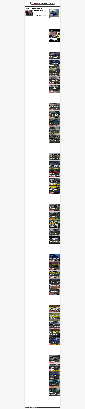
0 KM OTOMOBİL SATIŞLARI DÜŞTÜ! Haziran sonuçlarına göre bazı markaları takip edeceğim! (54, 310)
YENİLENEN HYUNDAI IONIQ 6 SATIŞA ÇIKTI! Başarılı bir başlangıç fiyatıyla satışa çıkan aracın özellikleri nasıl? (54, 140)
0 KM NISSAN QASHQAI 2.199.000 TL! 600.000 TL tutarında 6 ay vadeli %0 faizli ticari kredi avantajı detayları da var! (54, 123)
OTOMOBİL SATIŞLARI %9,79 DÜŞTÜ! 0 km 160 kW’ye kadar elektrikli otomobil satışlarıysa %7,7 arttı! (54, 291)
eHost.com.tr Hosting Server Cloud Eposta (33, 407)
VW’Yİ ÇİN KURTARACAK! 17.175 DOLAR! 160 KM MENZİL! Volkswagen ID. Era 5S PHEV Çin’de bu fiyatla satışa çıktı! (54, 107)
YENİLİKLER (39, 6)
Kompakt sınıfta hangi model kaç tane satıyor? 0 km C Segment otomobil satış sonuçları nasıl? (54, 233)
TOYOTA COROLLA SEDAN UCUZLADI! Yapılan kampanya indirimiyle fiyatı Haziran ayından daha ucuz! (54, 190)
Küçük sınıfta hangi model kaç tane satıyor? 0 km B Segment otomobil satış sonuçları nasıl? (54, 260)
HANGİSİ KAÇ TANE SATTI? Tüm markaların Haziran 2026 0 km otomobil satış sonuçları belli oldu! (54, 283)
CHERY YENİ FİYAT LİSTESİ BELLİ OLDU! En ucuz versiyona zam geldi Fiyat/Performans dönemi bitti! (54, 115)
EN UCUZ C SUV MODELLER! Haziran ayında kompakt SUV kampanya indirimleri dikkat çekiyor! (54, 342)
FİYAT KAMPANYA (31, 6)
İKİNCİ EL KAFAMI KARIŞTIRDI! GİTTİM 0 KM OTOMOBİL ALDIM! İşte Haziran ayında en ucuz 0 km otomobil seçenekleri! (54, 326)
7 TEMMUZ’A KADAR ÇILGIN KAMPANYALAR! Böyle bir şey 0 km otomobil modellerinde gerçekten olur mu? (54, 318)
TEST (43, 6)
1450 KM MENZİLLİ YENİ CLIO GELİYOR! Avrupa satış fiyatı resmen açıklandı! (53, 393)
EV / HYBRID (35, 6)
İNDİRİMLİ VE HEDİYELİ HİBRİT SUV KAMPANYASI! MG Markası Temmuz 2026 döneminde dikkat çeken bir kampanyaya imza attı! (54, 174)
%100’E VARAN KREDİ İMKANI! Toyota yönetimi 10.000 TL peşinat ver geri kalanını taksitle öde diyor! (54, 376)
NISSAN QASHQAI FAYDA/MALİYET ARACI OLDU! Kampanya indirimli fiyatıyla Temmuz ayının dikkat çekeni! (54, 275)
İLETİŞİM (46, 6)
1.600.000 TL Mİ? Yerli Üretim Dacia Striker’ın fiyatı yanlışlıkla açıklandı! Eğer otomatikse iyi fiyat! (54, 57)
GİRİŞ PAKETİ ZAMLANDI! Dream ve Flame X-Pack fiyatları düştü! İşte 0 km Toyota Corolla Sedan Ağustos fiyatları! (54, 81)
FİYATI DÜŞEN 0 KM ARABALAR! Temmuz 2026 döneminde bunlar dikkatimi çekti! (54, 225)
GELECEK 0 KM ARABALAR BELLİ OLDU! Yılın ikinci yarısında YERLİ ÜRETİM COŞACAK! (54, 167)
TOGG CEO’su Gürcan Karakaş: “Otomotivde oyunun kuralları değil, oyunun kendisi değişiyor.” (40, 11)
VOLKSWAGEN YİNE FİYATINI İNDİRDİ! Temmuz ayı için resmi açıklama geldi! (54, 268)
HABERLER (26, 6)
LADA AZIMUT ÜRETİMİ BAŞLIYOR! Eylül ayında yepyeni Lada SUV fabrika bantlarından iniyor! (54, 361)
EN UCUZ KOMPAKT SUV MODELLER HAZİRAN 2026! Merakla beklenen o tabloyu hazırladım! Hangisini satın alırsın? (53, 384)
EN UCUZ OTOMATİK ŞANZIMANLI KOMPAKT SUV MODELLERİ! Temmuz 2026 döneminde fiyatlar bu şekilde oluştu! (54, 241)
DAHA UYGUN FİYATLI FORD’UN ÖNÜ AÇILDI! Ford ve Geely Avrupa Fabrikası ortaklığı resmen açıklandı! (54, 132)
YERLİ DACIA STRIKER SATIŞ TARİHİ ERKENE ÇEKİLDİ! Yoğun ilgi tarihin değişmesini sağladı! (54, 183)
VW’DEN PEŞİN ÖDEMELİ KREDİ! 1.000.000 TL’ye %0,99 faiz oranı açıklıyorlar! (54, 158)
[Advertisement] (54, 23)
